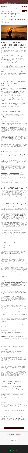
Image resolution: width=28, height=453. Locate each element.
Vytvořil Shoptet (15, 450)
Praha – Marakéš (15, 62)
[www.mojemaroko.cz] (6, 6)
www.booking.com (20, 172)
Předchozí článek (9, 428)
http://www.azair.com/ (6, 57)
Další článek (20, 428)
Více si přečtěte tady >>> (8, 265)
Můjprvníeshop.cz (17, 434)
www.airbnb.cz (4, 173)
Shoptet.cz (9, 434)
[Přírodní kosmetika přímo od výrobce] (14, 440)
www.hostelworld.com (14, 173)
